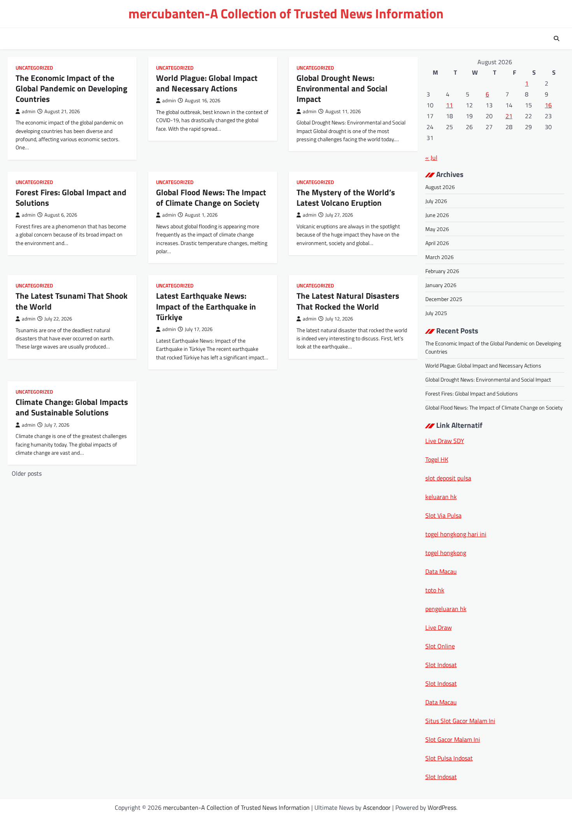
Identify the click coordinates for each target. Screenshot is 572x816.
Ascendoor (377, 807)
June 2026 (437, 215)
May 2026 (437, 229)
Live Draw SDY (444, 440)
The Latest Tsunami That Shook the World (72, 300)
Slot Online (440, 646)
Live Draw (438, 627)
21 (508, 116)
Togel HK (436, 459)
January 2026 (440, 285)
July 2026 (436, 201)
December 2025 (443, 299)
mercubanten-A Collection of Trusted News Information (286, 13)
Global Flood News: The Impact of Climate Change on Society (211, 197)
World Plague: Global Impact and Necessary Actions (207, 83)
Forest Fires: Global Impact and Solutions (71, 197)
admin (28, 111)
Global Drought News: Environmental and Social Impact (342, 88)
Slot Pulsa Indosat (449, 758)
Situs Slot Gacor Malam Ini (460, 720)
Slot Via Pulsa (443, 515)
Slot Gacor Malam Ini (452, 739)
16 (548, 105)
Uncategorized (34, 68)
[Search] (556, 38)
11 (449, 105)
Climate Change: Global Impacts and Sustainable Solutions (72, 407)
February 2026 (442, 271)
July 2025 (436, 313)
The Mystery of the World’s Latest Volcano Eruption (346, 197)
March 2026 (439, 257)
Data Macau (441, 571)
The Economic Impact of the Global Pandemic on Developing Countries (71, 88)
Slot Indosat (441, 664)
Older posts (27, 473)
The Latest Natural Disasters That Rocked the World (348, 300)
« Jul (431, 157)
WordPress (442, 807)
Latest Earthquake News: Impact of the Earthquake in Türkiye (206, 306)
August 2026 (440, 187)
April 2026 (437, 243)
